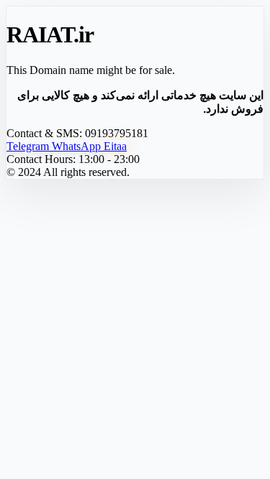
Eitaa (115, 146)
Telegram (29, 146)
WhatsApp (78, 146)
